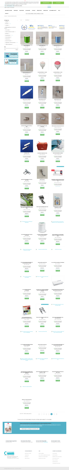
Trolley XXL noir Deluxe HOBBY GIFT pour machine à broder (58, 345)
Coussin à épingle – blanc (42, 72)
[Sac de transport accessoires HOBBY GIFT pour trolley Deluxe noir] (57, 227)
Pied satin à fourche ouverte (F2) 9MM (42, 317)
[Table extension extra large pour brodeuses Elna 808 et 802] (57, 282)
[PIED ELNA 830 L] (42, 172)
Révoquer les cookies (42, 458)
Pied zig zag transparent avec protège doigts (57, 317)
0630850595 (45, 442)
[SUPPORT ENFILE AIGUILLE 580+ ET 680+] (26, 118)
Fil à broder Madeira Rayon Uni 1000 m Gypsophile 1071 (26, 72)
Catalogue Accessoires (56, 463)
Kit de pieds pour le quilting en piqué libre (26, 235)
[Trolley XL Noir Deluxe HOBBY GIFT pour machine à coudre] (26, 255)
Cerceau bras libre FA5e (42, 344)
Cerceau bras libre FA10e (42, 262)
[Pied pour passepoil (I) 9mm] (57, 146)
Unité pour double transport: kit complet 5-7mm (42, 372)
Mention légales (41, 453)
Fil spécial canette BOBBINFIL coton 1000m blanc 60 (42, 235)
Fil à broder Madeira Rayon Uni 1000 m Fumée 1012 (26, 45)
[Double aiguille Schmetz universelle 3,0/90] (57, 199)
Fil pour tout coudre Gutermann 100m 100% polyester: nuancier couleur (42, 290)
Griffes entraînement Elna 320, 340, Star (26, 180)
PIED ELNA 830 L (42, 179)
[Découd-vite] (26, 146)
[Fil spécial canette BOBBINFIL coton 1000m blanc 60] (42, 227)
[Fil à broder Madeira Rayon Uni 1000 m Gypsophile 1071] (26, 65)
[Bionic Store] (9, 453)
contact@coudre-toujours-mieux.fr (13, 458)
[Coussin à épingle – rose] (57, 65)
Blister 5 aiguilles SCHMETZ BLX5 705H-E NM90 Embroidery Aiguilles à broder (27, 372)
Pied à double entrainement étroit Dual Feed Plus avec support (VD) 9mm (26, 207)
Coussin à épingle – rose (57, 72)
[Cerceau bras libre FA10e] (42, 255)
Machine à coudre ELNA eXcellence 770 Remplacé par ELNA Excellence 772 (58, 180)
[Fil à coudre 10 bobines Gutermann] (57, 255)
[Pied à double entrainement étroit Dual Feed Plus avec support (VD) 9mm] (26, 199)
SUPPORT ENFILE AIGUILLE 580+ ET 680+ (26, 126)
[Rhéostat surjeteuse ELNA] (26, 392)
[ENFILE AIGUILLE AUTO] (42, 92)
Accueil (5, 16)
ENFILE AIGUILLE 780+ (57, 99)
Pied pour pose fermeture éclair (42, 206)
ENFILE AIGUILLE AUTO (42, 99)
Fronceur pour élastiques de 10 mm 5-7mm (58, 372)
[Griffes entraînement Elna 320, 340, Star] (26, 172)
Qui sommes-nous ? (56, 458)
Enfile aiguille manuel (27, 99)
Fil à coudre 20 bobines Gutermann (27, 290)
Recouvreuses (27, 458)
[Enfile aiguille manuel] (26, 92)
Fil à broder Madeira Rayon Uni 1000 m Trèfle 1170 (42, 45)
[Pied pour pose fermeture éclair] (42, 199)
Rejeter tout (46, 2)
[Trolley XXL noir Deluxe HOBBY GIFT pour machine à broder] (57, 337)
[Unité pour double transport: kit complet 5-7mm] (42, 364)
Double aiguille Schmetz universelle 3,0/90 (57, 207)
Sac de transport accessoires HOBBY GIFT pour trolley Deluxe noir (58, 235)
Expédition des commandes (57, 456)
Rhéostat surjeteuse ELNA (27, 399)
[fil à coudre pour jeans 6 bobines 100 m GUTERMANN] (26, 337)
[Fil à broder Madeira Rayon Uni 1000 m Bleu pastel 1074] (57, 38)
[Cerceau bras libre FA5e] (42, 337)
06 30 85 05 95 (14, 457)
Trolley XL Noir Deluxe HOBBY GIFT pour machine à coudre (27, 262)
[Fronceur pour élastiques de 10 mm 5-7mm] (57, 364)
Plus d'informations (8, 5)
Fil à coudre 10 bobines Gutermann (57, 262)
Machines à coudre (28, 453)
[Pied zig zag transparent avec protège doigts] (57, 310)
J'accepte (58, 2)
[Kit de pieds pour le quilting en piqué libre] (26, 227)
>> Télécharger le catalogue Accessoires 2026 (30, 428)
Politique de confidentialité (43, 456)
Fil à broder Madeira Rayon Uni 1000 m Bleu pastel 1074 (57, 45)
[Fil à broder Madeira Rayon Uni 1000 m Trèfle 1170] (42, 38)
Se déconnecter (55, 461)
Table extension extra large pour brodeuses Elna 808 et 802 (58, 290)
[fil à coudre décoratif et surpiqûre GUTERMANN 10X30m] (26, 310)
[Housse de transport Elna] (42, 146)
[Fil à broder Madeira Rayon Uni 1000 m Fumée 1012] (26, 38)
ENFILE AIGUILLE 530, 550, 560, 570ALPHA (42, 126)
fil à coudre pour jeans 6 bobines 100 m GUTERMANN (27, 345)
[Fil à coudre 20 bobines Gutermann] (26, 282)
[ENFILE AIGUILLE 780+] (57, 92)
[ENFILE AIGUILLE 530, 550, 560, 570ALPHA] (42, 118)
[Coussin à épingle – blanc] (42, 65)
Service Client (55, 453)
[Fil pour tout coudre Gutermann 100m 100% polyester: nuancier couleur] (42, 282)
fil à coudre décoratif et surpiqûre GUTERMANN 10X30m (26, 317)
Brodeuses (26, 456)
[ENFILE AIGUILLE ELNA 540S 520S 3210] (57, 118)
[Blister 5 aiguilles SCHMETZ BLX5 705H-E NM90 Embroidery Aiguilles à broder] (26, 364)
